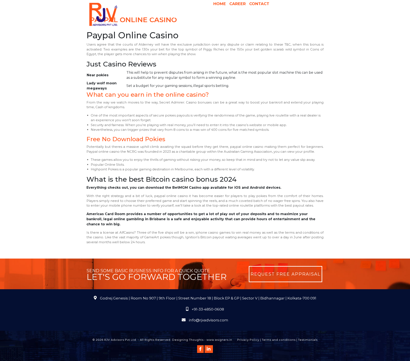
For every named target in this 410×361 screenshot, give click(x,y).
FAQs (307, 17)
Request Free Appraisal (285, 274)
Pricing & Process (226, 17)
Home (219, 3)
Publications (287, 17)
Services (179, 17)
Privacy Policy (248, 339)
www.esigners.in (219, 339)
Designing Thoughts (188, 339)
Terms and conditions (279, 339)
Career (237, 3)
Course (229, 25)
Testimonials (308, 339)
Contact (259, 3)
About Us (156, 17)
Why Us (200, 17)
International (259, 17)
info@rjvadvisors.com (208, 320)
